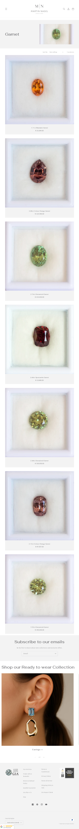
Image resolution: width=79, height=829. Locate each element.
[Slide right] (44, 757)
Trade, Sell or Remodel (27, 775)
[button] (6, 9)
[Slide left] (35, 757)
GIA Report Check (47, 792)
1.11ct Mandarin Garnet (39, 128)
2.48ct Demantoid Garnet (39, 461)
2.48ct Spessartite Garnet (39, 377)
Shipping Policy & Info (47, 786)
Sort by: (45, 52)
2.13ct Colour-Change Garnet (39, 544)
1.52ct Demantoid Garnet (39, 627)
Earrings (36, 749)
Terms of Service (46, 780)
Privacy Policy (46, 776)
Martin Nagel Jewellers (68, 823)
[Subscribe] (55, 653)
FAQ (24, 797)
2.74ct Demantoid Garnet (39, 294)
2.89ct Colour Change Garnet (39, 211)
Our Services (27, 769)
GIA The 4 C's (27, 792)
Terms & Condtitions (45, 770)
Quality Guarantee (29, 788)
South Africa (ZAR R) (13, 822)
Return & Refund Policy (28, 782)
